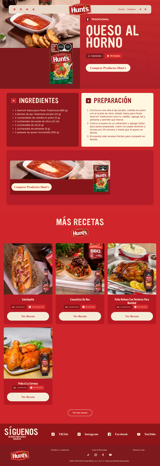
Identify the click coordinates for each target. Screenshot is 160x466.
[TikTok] (14, 9)
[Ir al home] (20, 455)
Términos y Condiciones (60, 450)
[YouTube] (33, 9)
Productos (131, 9)
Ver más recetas (80, 412)
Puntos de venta (139, 450)
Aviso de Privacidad (99, 450)
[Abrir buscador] (145, 9)
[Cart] (140, 9)
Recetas (121, 9)
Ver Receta (28, 316)
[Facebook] (27, 9)
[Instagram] (21, 9)
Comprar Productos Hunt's (108, 68)
